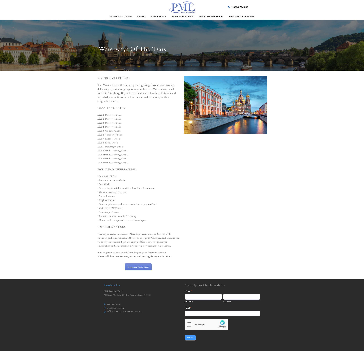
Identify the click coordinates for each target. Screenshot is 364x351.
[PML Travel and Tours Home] (182, 7)
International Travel (211, 17)
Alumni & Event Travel (241, 17)
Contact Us (112, 285)
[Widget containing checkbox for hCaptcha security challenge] (206, 324)
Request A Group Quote (138, 267)
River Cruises (158, 17)
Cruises (141, 17)
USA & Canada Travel (182, 17)
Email (188, 308)
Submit (190, 337)
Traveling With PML (121, 17)
